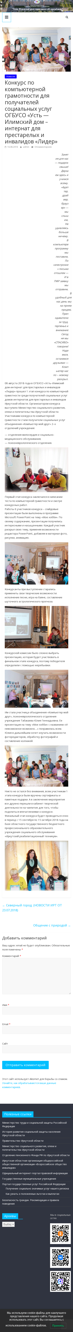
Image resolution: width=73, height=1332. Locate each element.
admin (26, 146)
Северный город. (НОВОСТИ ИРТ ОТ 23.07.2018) (32, 907)
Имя (5, 1005)
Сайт (5, 1043)
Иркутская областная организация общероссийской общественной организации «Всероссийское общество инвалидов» (34, 1164)
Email (6, 1024)
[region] (36, 6)
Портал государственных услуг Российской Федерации (34, 1184)
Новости (10, 76)
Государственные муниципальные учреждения (29, 1178)
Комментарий (11, 956)
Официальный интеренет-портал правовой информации (35, 1173)
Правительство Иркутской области (22, 1140)
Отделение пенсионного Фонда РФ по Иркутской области (36, 1155)
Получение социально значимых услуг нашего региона (37, 1188)
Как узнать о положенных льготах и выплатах (32, 1193)
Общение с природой (52, 925)
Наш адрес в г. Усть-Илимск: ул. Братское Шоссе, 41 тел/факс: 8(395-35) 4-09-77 (66, 2)
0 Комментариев (42, 146)
